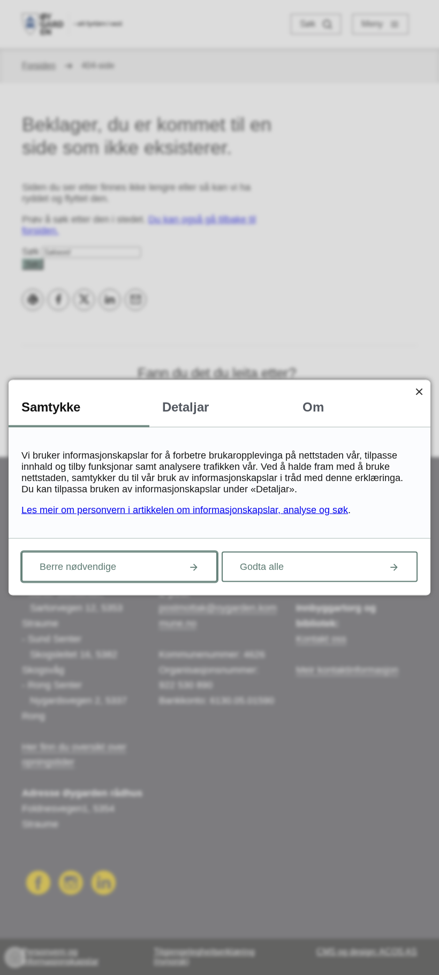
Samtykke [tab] (50, 407)
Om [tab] (313, 407)
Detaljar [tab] (185, 407)
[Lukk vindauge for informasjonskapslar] (418, 391)
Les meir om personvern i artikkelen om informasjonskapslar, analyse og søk (184, 510)
